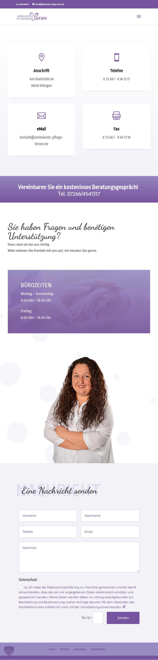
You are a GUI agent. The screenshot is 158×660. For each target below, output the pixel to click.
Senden (123, 618)
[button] (9, 651)
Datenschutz (98, 649)
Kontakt (64, 649)
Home (52, 649)
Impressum (80, 649)
